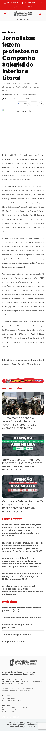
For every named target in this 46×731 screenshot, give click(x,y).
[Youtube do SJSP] (14, 23)
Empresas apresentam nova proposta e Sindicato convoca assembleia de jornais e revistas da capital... (22, 464)
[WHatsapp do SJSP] (17, 23)
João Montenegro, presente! (17, 634)
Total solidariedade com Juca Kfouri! (21, 617)
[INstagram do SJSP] (7, 23)
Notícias (9, 32)
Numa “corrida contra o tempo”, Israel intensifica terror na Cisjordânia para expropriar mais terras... (19, 423)
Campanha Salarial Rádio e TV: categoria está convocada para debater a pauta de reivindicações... (23, 506)
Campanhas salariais (13, 641)
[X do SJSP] (11, 23)
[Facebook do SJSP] (4, 23)
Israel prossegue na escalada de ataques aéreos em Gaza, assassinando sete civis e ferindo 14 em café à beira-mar (22, 590)
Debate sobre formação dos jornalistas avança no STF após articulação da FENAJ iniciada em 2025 (22, 576)
